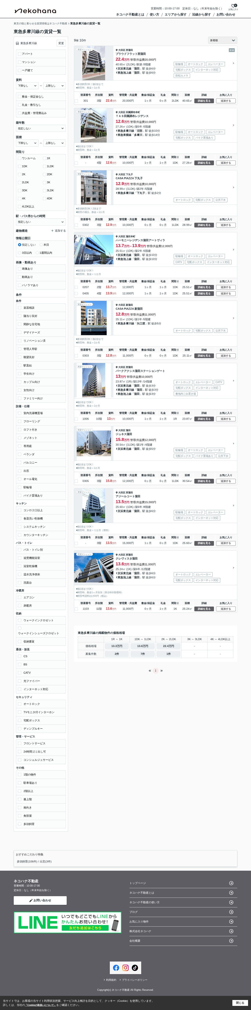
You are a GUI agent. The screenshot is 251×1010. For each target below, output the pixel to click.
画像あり (27, 268)
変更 (61, 43)
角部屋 (28, 815)
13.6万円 (142, 646)
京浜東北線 (124, 68)
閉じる (240, 1002)
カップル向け (32, 381)
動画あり (27, 276)
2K (23, 174)
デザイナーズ (32, 332)
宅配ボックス (32, 720)
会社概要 (134, 940)
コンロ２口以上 (33, 510)
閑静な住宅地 (32, 324)
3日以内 (27, 252)
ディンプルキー (33, 728)
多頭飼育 (29, 824)
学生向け (29, 373)
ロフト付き (30, 429)
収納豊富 (29, 641)
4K (23, 198)
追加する (226, 100)
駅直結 (28, 365)
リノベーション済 (34, 340)
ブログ (133, 911)
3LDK (50, 190)
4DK (49, 198)
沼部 (139, 130)
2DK (49, 174)
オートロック (32, 703)
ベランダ (29, 454)
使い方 (154, 14)
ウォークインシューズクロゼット (38, 633)
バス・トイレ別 (33, 549)
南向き (28, 807)
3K (48, 182)
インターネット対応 (36, 689)
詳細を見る (204, 100)
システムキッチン (34, 526)
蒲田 (137, 68)
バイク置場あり (33, 495)
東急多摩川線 (126, 130)
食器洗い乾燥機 (33, 518)
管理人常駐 (30, 348)
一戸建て (27, 70)
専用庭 (28, 446)
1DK (24, 166)
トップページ (137, 883)
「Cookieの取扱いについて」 (40, 1005)
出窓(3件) (46, 861)
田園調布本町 (133, 112)
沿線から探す (201, 14)
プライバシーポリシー (134, 979)
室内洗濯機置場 (33, 413)
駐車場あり (30, 782)
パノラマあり (30, 285)
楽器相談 (29, 307)
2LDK (25, 182)
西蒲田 (129, 50)
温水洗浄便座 (32, 574)
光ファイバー (32, 680)
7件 (143, 653)
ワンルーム (29, 158)
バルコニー (30, 462)
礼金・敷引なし (31, 104)
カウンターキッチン (36, 534)
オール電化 (30, 479)
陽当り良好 (30, 316)
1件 (168, 653)
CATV (27, 672)
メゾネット (30, 437)
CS (25, 656)
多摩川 (138, 134)
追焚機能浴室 (32, 557)
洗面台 (28, 582)
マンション (29, 62)
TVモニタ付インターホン (39, 712)
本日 (46, 244)
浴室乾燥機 (30, 566)
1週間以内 (46, 252)
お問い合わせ (225, 14)
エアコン (29, 597)
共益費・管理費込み (34, 113)
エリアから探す (176, 14)
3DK (24, 190)
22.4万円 (168, 646)
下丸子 (129, 174)
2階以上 (28, 791)
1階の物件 (30, 774)
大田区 (121, 50)
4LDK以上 (28, 206)
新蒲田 (129, 305)
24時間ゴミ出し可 (35, 751)
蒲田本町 (130, 236)
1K (48, 158)
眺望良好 (29, 357)
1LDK (50, 166)
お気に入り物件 (139, 921)
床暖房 (28, 605)
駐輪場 (28, 487)
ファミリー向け (33, 398)
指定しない (29, 244)
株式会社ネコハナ (140, 931)
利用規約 (111, 979)
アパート (27, 53)
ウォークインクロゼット (39, 620)
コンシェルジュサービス (39, 759)
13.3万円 (116, 646)
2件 (117, 653)
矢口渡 (141, 323)
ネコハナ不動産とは (130, 14)
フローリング (32, 421)
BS (25, 664)
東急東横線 (124, 134)
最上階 (28, 799)
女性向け (29, 390)
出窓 (26, 470)
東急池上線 (124, 72)
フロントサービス (34, 743)
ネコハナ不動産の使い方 (144, 902)
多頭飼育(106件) (27, 861)
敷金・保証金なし (33, 96)
